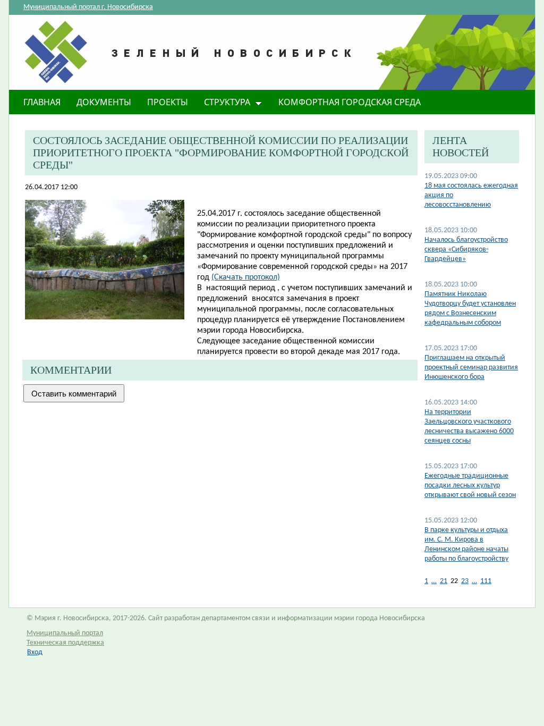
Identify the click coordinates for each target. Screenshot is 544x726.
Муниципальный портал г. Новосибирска (88, 7)
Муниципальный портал (65, 633)
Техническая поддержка (65, 643)
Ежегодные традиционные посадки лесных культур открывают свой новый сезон (470, 485)
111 (485, 581)
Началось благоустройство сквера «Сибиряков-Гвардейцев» (466, 249)
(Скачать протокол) (245, 277)
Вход (34, 652)
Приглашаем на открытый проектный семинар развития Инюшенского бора (471, 367)
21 (443, 581)
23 (465, 581)
